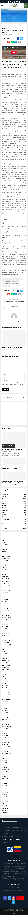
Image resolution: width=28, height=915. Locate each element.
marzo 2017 (5, 785)
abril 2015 (4, 810)
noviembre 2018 (6, 749)
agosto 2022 (5, 647)
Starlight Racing (6, 283)
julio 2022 (4, 649)
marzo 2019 (5, 740)
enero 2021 (5, 690)
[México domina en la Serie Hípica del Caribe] (8, 476)
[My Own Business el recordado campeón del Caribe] (20, 476)
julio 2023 (4, 622)
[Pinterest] (18, 898)
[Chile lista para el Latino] (20, 461)
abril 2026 (4, 547)
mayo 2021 (5, 681)
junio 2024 (4, 597)
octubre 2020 (5, 697)
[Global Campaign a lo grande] (14, 440)
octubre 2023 (5, 615)
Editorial (4, 503)
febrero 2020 (5, 715)
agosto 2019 (5, 728)
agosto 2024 (5, 592)
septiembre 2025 (6, 563)
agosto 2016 (5, 792)
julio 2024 (4, 594)
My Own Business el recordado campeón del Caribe (19, 483)
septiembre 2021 (6, 672)
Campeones (5, 494)
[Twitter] (9, 898)
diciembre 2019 (6, 719)
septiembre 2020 (6, 699)
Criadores (4, 501)
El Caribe (4, 505)
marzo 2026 (5, 549)
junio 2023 (4, 624)
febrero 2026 (5, 551)
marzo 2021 (5, 685)
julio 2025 (4, 567)
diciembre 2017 (6, 774)
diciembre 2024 (6, 583)
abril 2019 (4, 737)
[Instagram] (13, 898)
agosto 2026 (5, 538)
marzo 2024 (5, 603)
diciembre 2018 (6, 746)
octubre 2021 (5, 669)
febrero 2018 (5, 769)
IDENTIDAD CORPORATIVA (14, 884)
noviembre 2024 (6, 585)
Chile (3, 498)
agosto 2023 (5, 619)
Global (4, 507)
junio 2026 (4, 542)
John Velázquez (6, 281)
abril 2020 (4, 710)
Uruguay (4, 523)
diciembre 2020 (6, 692)
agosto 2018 (5, 756)
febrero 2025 (5, 578)
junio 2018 (4, 760)
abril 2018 (4, 765)
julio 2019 (4, 731)
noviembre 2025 (6, 558)
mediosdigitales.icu (20, 910)
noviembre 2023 (6, 613)
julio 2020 (4, 703)
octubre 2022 (5, 642)
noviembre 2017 (6, 776)
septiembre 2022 (6, 644)
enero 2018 (5, 771)
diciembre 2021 (6, 665)
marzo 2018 (5, 767)
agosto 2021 (5, 674)
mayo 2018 (5, 762)
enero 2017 (5, 787)
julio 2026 (4, 540)
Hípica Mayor (5, 510)
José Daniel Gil (7, 34)
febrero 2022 (5, 660)
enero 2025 (5, 581)
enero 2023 (5, 635)
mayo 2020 (5, 708)
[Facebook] (5, 898)
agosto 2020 (5, 701)
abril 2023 (4, 628)
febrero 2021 (5, 687)
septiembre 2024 (6, 590)
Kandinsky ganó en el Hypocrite (14, 301)
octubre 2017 (5, 778)
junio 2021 (4, 678)
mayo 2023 (5, 626)
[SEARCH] (24, 397)
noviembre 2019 (6, 722)
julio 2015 (4, 803)
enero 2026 (5, 554)
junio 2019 (4, 733)
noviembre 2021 (6, 667)
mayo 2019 (5, 735)
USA (3, 28)
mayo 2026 (5, 544)
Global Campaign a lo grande (12, 449)
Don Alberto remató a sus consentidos (14, 309)
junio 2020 (4, 706)
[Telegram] (13, 902)
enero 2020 (5, 717)
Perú (5, 521)
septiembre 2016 (6, 790)
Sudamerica (5, 517)
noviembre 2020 (6, 694)
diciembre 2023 (6, 610)
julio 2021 (4, 676)
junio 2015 (4, 806)
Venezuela (4, 528)
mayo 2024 (5, 599)
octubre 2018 (5, 751)
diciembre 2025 (6, 556)
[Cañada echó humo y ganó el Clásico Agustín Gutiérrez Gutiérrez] (8, 461)
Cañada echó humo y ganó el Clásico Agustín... (7, 468)
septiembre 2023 (6, 617)
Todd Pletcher (6, 285)
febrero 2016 (5, 799)
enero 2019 (5, 744)
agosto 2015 (5, 801)
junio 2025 (4, 569)
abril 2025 (4, 574)
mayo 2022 (5, 653)
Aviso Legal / (17, 912)
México (4, 512)
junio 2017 (4, 783)
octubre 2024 (5, 588)
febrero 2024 (5, 606)
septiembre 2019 (6, 726)
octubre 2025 (5, 560)
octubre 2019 (5, 724)
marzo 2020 (5, 712)
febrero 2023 (5, 633)
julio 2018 (4, 758)
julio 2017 (4, 781)
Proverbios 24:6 (15, 281)
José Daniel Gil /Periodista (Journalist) (11, 839)
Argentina (6, 519)
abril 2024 (4, 601)
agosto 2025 (5, 565)
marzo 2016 (5, 796)
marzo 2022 (5, 658)
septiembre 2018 (6, 753)
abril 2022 (4, 656)
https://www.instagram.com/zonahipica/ (13, 243)
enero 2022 (5, 662)
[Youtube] (22, 898)
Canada (4, 496)
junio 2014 (4, 812)
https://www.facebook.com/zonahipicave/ (14, 248)
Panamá (4, 514)
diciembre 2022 (6, 638)
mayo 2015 (5, 808)
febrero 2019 (5, 742)
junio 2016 (4, 794)
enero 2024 (5, 608)
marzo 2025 (5, 576)
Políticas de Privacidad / (9, 912)
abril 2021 (4, 683)
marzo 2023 (5, 631)
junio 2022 (4, 651)
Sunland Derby (15, 283)
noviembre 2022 (6, 640)
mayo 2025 (5, 572)
